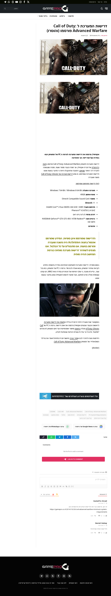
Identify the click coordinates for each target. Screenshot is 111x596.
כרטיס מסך (71, 415)
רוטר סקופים (73, 583)
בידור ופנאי (43, 16)
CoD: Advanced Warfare (74, 411)
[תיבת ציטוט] (60, 486)
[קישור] (66, 486)
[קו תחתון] (48, 486)
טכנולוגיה (53, 16)
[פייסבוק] (105, 85)
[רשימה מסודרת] (54, 486)
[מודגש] (42, 486)
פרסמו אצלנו (92, 2)
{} (69, 486)
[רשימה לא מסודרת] (57, 486)
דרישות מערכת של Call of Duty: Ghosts (57, 174)
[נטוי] (45, 486)
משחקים (45, 415)
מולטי (63, 415)
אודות (105, 2)
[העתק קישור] (105, 106)
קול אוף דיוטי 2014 (100, 418)
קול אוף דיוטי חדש (85, 418)
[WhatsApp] (105, 101)
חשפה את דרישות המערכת (54, 322)
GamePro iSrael (100, 501)
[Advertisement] (65, 133)
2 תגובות (83, 35)
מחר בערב (74, 338)
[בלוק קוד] (63, 486)
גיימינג (62, 16)
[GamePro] (55, 8)
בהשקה (77, 328)
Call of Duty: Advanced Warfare (67, 341)
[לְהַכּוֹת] (51, 486)
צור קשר (100, 2)
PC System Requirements (97, 415)
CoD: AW (61, 411)
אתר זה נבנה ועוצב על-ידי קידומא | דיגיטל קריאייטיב (36, 583)
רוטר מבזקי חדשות (86, 583)
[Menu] (106, 8)
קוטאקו (82, 170)
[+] (72, 486)
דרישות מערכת (81, 415)
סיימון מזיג (104, 35)
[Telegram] (105, 95)
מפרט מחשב (55, 415)
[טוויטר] (105, 90)
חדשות (71, 16)
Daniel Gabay (101, 523)
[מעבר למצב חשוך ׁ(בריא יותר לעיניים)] (102, 8)
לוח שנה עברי (61, 583)
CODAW (52, 411)
